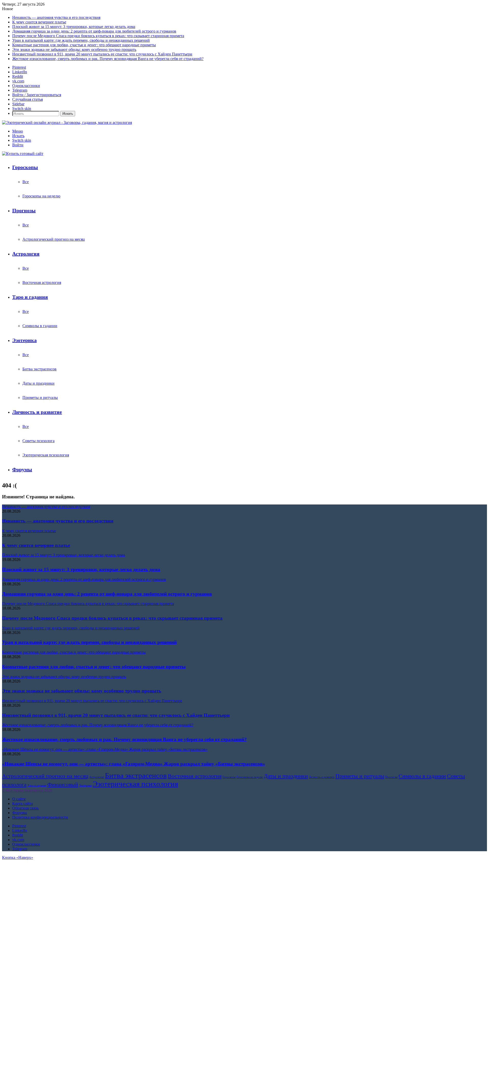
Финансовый (62, 784)
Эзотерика (24, 340)
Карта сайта (22, 803)
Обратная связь (25, 808)
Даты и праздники (38, 383)
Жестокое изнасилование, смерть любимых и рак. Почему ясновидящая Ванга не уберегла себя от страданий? (107, 58)
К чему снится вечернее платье (39, 22)
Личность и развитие (37, 412)
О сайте (19, 799)
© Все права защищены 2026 (27, 790)
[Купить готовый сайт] (22, 153)
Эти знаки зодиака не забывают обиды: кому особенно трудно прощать (74, 49)
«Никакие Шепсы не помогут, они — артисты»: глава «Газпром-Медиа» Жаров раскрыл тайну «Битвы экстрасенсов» (133, 764)
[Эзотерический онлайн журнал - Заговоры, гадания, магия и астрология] (67, 122)
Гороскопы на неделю (41, 196)
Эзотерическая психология (45, 455)
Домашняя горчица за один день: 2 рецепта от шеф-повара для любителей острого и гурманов (94, 31)
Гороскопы (25, 167)
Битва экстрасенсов (39, 369)
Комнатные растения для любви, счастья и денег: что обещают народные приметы (84, 45)
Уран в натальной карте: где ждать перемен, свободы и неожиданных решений (81, 40)
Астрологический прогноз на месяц (53, 239)
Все (25, 182)
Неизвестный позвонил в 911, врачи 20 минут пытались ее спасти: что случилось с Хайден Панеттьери (102, 54)
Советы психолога (38, 441)
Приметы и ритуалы (40, 397)
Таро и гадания (30, 297)
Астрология (25, 253)
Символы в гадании (39, 326)
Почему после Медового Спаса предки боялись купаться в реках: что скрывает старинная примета (98, 36)
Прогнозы (24, 210)
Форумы (22, 469)
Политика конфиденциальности (40, 817)
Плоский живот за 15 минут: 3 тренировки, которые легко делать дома (73, 26)
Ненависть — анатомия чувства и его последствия (56, 17)
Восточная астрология (41, 282)
